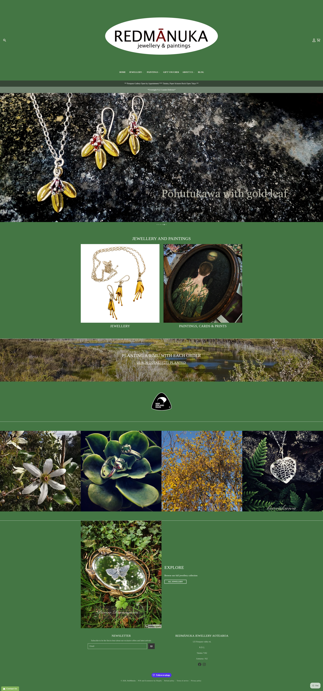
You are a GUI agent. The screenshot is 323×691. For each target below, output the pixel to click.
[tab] (157, 224)
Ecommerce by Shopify (153, 681)
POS (139, 681)
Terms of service (183, 681)
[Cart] (318, 40)
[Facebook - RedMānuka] (199, 664)
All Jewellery (175, 582)
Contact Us (11, 689)
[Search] (4, 40)
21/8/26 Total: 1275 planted (161, 363)
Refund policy (169, 681)
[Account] (314, 40)
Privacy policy (196, 681)
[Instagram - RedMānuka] (204, 664)
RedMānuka (131, 681)
